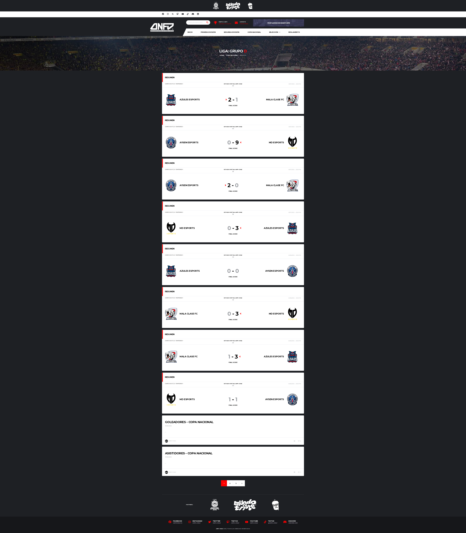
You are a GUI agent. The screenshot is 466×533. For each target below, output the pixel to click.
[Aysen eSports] (171, 142)
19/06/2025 (168, 426)
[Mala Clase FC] (292, 100)
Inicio (190, 32)
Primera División (208, 32)
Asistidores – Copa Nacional (188, 453)
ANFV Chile (219, 528)
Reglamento (294, 32)
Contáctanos (244, 23)
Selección (273, 32)
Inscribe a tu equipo (225, 23)
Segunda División (231, 32)
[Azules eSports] (171, 100)
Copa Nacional (254, 32)
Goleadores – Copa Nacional (189, 422)
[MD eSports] (292, 142)
